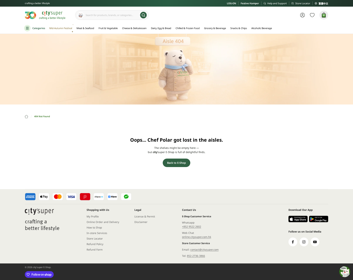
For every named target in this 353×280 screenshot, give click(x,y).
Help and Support (277, 3)
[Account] (302, 15)
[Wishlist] (312, 15)
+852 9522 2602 (191, 226)
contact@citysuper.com (204, 249)
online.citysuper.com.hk (196, 237)
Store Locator (302, 3)
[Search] (143, 15)
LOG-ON (231, 3)
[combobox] (112, 15)
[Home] (26, 116)
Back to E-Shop (176, 162)
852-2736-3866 (196, 256)
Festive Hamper (250, 3)
